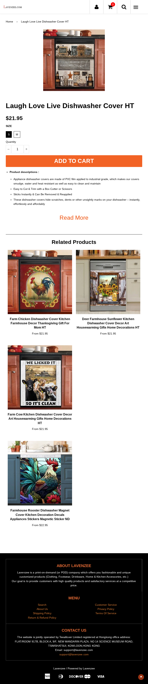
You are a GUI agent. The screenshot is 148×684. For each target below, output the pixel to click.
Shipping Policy (42, 613)
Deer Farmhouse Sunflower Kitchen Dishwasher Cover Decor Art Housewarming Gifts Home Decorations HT (108, 323)
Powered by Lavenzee (81, 668)
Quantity (11, 141)
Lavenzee (59, 668)
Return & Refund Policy (42, 617)
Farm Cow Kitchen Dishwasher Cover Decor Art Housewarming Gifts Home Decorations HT (40, 419)
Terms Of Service (105, 613)
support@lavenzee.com (74, 654)
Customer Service (106, 604)
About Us (42, 609)
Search (42, 604)
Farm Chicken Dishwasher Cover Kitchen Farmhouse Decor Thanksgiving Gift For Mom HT (40, 323)
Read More (74, 217)
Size (9, 126)
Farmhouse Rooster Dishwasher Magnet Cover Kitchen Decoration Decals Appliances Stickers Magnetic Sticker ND (40, 515)
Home (9, 21)
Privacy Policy (106, 609)
